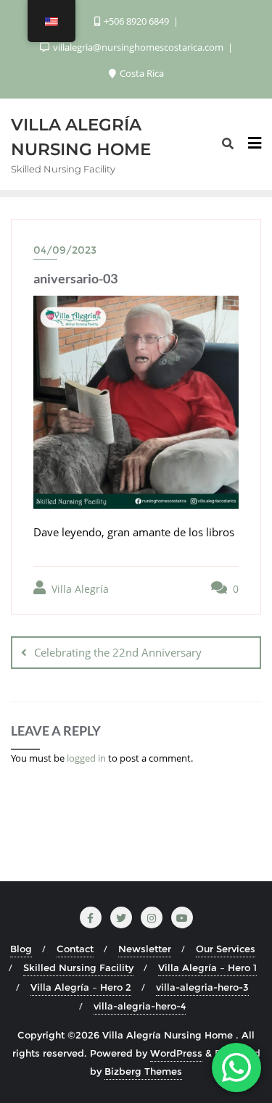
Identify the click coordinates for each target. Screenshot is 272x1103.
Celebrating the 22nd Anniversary (118, 652)
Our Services (225, 948)
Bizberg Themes (143, 1071)
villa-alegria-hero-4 (140, 1006)
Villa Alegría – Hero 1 (207, 967)
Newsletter (144, 948)
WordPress (176, 1053)
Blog (21, 948)
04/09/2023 (64, 250)
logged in (86, 758)
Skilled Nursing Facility (78, 967)
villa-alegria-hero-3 (202, 987)
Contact (75, 948)
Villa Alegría (79, 589)
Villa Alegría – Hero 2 (80, 987)
